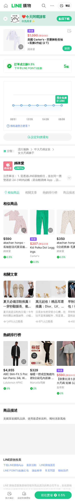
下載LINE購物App (13, 465)
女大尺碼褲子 (26, 152)
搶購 (67, 48)
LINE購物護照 (47, 465)
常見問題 (50, 470)
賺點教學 (37, 470)
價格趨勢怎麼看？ (20, 125)
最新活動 (31, 465)
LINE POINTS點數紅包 (16, 470)
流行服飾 (23, 149)
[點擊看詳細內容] (15, 222)
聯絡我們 (63, 470)
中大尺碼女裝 (42, 149)
